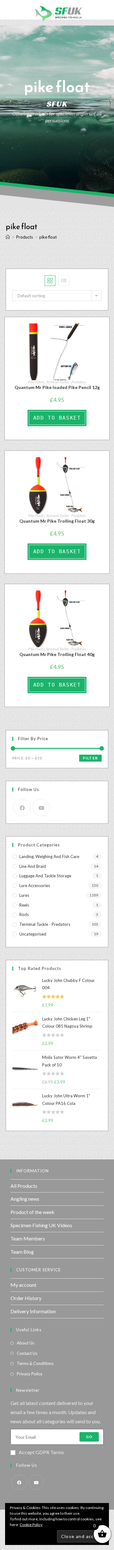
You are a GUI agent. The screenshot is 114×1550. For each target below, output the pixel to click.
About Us (25, 1342)
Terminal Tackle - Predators (66, 382)
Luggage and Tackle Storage (45, 875)
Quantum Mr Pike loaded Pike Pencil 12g (57, 387)
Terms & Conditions (35, 1363)
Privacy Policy (29, 1373)
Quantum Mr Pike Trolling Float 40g (57, 654)
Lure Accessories (34, 885)
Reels (24, 905)
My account (23, 1285)
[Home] (8, 237)
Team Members (27, 1238)
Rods (24, 914)
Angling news (24, 1199)
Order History (25, 1298)
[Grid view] (50, 280)
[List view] (64, 280)
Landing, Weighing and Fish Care (49, 856)
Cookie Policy (31, 1524)
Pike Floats (36, 382)
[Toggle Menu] (10, 10)
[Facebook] (22, 807)
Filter (90, 758)
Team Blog (22, 1252)
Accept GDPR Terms (41, 1452)
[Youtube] (41, 807)
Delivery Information (33, 1311)
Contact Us (27, 1353)
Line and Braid (32, 866)
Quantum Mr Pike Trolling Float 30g (57, 521)
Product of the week (32, 1212)
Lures (24, 895)
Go (89, 1436)
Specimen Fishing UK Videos (41, 1225)
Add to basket (57, 418)
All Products (23, 1186)
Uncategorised (32, 934)
